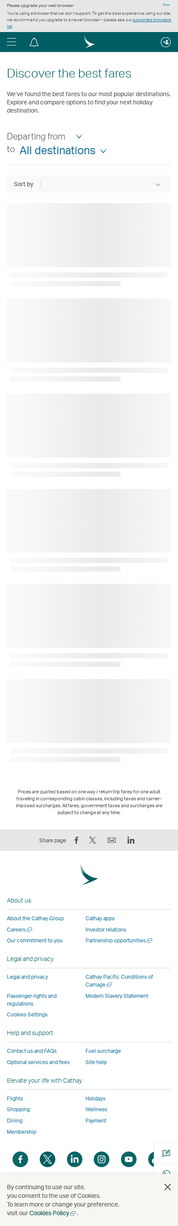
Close (166, 4)
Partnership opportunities (119, 940)
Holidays (95, 1098)
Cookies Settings (27, 1015)
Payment (96, 1120)
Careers (20, 929)
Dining (14, 1120)
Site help (96, 1062)
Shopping (18, 1109)
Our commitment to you (35, 940)
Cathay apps (100, 918)
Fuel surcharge (103, 1051)
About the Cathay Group (35, 918)
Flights (15, 1098)
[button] (11, 42)
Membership (21, 1132)
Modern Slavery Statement (117, 996)
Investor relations (106, 929)
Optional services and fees (38, 1062)
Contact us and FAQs (32, 1051)
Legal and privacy (27, 977)
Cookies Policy (53, 1212)
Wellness (96, 1109)
